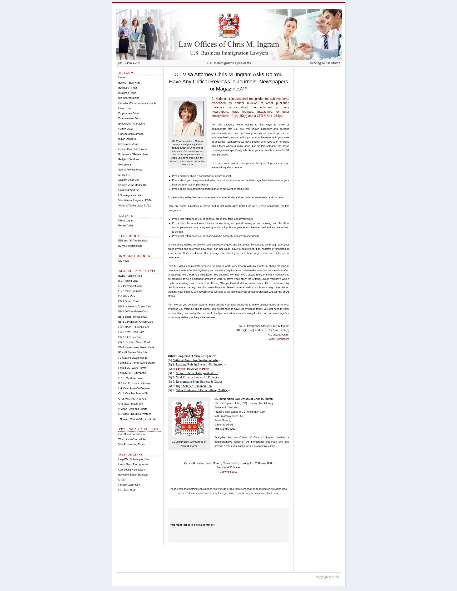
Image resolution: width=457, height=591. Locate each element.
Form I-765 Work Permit (132, 367)
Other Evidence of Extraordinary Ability (202, 390)
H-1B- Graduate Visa (130, 378)
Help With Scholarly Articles (134, 459)
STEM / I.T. (124, 174)
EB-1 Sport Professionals (132, 316)
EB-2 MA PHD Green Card (133, 327)
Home (121, 77)
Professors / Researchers (133, 154)
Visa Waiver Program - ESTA (135, 200)
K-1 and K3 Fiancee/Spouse (134, 383)
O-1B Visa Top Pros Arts (132, 398)
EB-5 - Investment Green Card (136, 347)
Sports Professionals (130, 169)
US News (123, 260)
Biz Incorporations (128, 97)
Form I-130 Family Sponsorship (136, 362)
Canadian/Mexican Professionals (137, 103)
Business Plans (127, 92)
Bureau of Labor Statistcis (133, 474)
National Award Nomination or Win (195, 360)
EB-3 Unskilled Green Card (134, 342)
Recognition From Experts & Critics (199, 381)
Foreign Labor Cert (129, 484)
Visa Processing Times (131, 444)
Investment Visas (128, 144)
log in (186, 524)
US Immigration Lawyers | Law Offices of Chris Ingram (229, 37)
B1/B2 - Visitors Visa (130, 275)
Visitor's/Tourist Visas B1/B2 (134, 205)
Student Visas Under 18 (132, 185)
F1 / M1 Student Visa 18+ (132, 352)
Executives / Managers (131, 123)
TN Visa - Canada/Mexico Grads (137, 419)
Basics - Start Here (129, 82)
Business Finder (127, 87)
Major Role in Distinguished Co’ (197, 373)
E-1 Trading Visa (128, 280)
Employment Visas (129, 113)
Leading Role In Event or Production (200, 364)
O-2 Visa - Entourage (130, 403)
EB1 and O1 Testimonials (132, 240)
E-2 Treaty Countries (130, 291)
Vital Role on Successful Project (196, 377)
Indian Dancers (127, 138)
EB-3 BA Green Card (130, 337)
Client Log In (125, 220)
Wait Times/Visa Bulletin (132, 439)
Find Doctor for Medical (131, 434)
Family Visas (125, 128)
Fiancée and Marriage (131, 133)
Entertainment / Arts (129, 118)
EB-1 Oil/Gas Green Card (133, 311)
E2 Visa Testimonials (130, 245)
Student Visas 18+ (128, 179)
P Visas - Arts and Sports (132, 408)
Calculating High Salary (131, 469)
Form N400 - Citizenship (132, 372)
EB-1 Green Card (128, 301)
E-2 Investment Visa (130, 286)
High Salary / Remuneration (194, 386)
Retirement (124, 164)
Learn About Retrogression (133, 464)
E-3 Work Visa (126, 296)
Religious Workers (128, 159)
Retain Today (126, 225)
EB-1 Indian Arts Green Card (134, 306)
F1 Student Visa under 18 (133, 357)
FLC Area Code (127, 490)
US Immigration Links (130, 195)
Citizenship (124, 108)
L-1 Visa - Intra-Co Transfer (134, 388)
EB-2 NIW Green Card (131, 332)
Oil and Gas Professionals (133, 149)
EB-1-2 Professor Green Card (135, 321)
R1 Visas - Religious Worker (134, 413)
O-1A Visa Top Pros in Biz (133, 393)
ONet (121, 479)
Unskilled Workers (128, 190)
